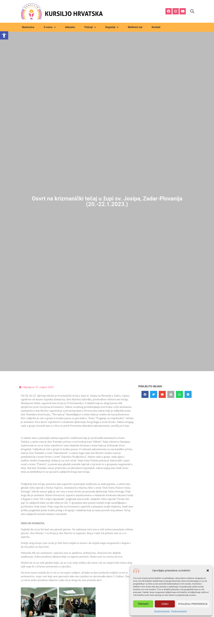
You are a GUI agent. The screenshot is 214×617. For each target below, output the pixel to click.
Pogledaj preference (193, 604)
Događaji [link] (110, 27)
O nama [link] (48, 27)
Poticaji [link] (88, 27)
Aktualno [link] (70, 27)
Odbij (164, 604)
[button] (207, 570)
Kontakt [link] (156, 27)
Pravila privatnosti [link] (162, 611)
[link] (4, 35)
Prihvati (143, 604)
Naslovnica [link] (28, 27)
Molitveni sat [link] (135, 27)
